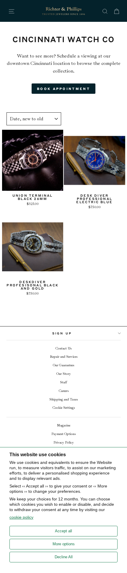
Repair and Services (63, 356)
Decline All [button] (64, 557)
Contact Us (63, 348)
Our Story (63, 374)
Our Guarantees (63, 365)
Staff (63, 382)
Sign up (62, 333)
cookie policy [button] (21, 517)
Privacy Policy (63, 442)
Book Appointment (63, 88)
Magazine (63, 425)
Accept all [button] (63, 531)
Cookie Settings (64, 407)
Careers (64, 391)
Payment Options (63, 434)
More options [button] (64, 544)
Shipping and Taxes (63, 399)
